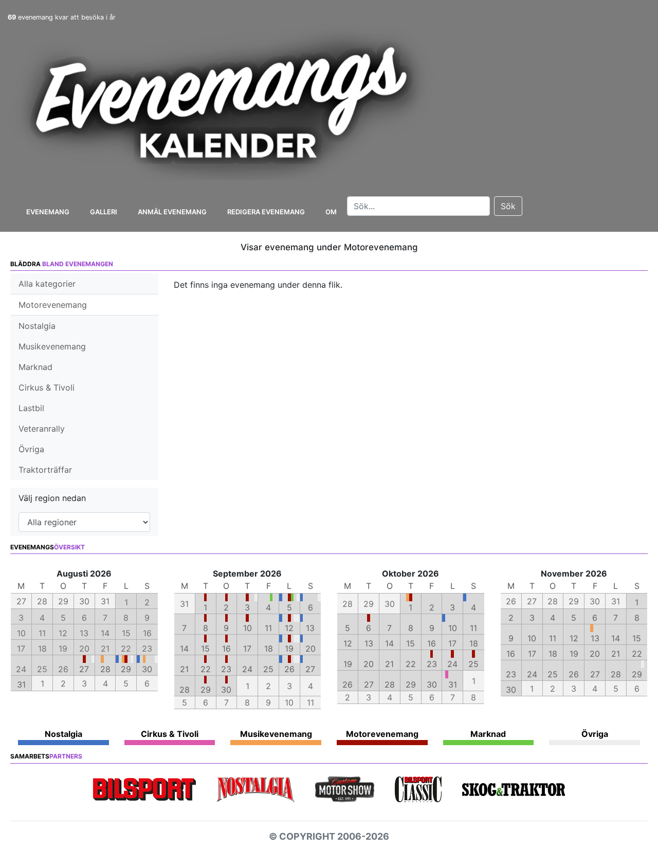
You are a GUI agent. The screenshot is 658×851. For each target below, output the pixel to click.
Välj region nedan (52, 498)
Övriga (31, 449)
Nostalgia (37, 326)
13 (310, 628)
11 (268, 628)
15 (205, 648)
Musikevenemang (52, 346)
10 (247, 628)
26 (289, 669)
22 (205, 669)
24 (247, 669)
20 (310, 648)
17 (247, 648)
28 (105, 669)
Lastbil (31, 408)
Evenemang (47, 212)
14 (184, 648)
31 (21, 684)
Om (331, 212)
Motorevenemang (53, 305)
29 (126, 669)
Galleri (103, 212)
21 (184, 669)
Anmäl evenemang (172, 212)
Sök (508, 206)
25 (268, 669)
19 (289, 648)
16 (226, 648)
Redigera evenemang (266, 212)
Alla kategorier (47, 284)
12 (289, 628)
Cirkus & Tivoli (47, 387)
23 (226, 669)
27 (84, 669)
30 (147, 669)
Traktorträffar (45, 470)
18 (268, 648)
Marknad (35, 367)
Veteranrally (42, 428)
